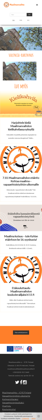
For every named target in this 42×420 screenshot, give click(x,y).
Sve (28, 20)
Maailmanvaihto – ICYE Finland (16, 392)
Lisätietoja (25, 418)
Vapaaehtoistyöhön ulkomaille (16, 396)
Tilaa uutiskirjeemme (21, 332)
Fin (13, 20)
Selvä (34, 418)
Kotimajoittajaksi (10, 399)
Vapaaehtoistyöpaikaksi (13, 402)
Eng (21, 20)
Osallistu (6, 406)
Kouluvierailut (9, 409)
